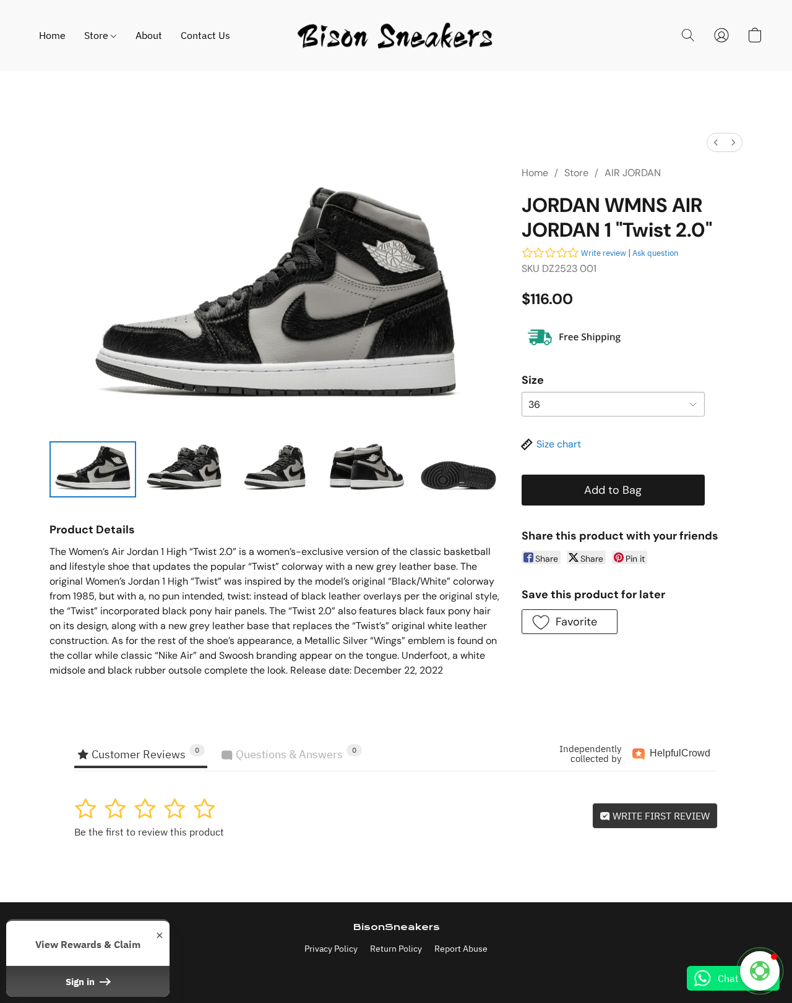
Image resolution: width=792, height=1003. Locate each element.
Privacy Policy (331, 948)
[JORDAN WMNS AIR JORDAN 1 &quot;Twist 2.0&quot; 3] (367, 469)
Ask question (655, 253)
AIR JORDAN (633, 172)
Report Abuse (461, 948)
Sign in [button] (81, 981)
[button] (395, 35)
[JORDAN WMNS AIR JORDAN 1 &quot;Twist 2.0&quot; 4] (458, 469)
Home (52, 35)
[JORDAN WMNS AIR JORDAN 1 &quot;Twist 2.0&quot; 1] (184, 469)
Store (97, 35)
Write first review (660, 816)
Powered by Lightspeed (396, 970)
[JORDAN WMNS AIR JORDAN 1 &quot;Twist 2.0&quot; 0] (93, 469)
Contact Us (205, 35)
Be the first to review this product (149, 832)
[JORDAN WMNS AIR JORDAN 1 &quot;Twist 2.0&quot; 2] (275, 469)
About (149, 35)
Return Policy (396, 948)
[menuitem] (716, 142)
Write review (603, 253)
